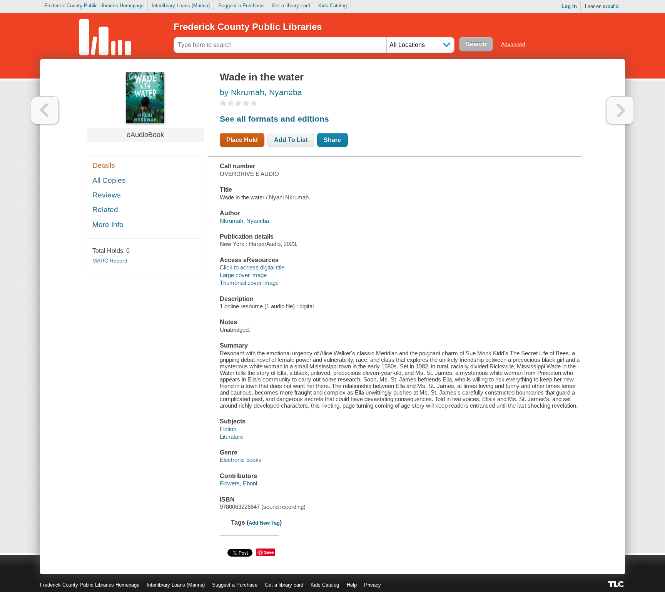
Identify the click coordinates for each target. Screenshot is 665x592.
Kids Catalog (332, 5)
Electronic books (241, 460)
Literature (231, 436)
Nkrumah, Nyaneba (244, 220)
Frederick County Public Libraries (248, 27)
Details (103, 165)
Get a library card (291, 5)
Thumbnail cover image (249, 282)
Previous (45, 110)
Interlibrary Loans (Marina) (181, 5)
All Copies (109, 180)
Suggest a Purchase (241, 5)
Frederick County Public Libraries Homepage (94, 5)
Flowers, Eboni (238, 483)
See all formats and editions (274, 118)
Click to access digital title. (253, 267)
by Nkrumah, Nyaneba (261, 92)
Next (620, 110)
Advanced (513, 44)
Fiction (228, 429)
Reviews (106, 195)
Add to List (290, 140)
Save (269, 552)
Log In (569, 6)
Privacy (372, 585)
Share (332, 140)
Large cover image (243, 275)
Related (105, 210)
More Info (108, 225)
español (611, 6)
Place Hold (242, 140)
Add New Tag (264, 523)
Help (352, 585)
